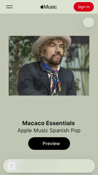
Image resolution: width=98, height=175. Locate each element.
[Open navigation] (9, 7)
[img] (49, 6)
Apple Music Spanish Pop (49, 130)
